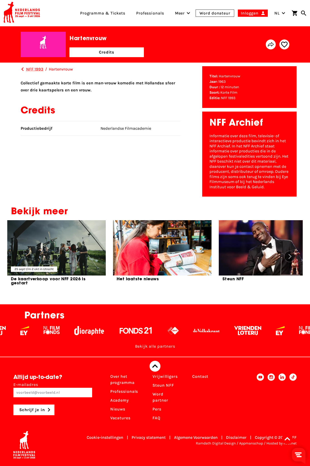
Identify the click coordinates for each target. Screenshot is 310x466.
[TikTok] (293, 398)
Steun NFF (163, 385)
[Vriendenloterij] (237, 330)
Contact (200, 376)
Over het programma (122, 379)
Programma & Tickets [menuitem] (102, 13)
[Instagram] (271, 398)
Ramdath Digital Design (216, 443)
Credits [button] (106, 52)
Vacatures (120, 417)
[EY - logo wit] (14, 330)
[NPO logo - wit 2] (163, 330)
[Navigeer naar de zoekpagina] (303, 13)
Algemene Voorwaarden (196, 437)
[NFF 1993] (22, 69)
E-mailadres (25, 384)
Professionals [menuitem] (150, 13)
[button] (288, 438)
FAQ (156, 417)
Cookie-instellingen (105, 437)
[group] (56, 254)
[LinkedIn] (282, 398)
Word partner (160, 397)
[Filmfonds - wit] (42, 330)
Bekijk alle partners (155, 346)
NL (277, 13)
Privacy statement (149, 437)
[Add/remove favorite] (284, 44)
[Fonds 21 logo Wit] (126, 330)
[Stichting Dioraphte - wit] (79, 330)
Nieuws (117, 409)
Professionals (124, 391)
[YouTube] (260, 398)
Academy (119, 400)
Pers (157, 409)
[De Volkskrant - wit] (196, 330)
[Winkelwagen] (294, 13)
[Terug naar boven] (155, 366)
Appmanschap (251, 443)
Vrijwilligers (165, 376)
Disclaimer (236, 437)
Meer (180, 13)
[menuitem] (180, 13)
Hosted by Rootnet (281, 443)
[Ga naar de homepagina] (22, 13)
